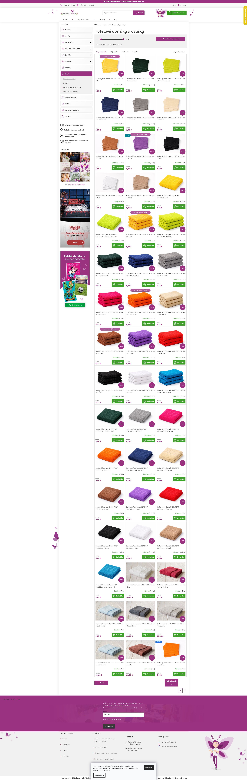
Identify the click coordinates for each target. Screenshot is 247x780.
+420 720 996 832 (132, 751)
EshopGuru (168, 778)
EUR (173, 5)
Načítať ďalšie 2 (171, 682)
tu (109, 770)
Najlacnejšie (114, 52)
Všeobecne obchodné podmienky (105, 753)
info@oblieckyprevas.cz (133, 748)
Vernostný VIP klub (100, 747)
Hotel (67, 74)
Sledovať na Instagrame (76, 184)
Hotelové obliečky (69, 79)
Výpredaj (68, 116)
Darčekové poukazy (72, 110)
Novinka (115, 45)
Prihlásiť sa (109, 726)
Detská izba (69, 42)
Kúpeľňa (68, 55)
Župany (65, 83)
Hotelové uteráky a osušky (72, 87)
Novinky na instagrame (169, 746)
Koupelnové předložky (70, 92)
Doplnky (68, 68)
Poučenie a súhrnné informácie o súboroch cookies (105, 740)
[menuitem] (65, 19)
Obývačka (68, 61)
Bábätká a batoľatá (72, 49)
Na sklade (102, 45)
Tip (121, 45)
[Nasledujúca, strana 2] (180, 690)
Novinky (68, 30)
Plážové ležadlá (70, 97)
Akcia (108, 45)
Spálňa (67, 36)
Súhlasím (148, 767)
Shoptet (184, 778)
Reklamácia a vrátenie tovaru (104, 759)
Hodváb (67, 104)
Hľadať (140, 13)
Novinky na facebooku (168, 742)
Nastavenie (99, 775)
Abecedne (135, 52)
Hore (102, 683)
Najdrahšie (125, 52)
